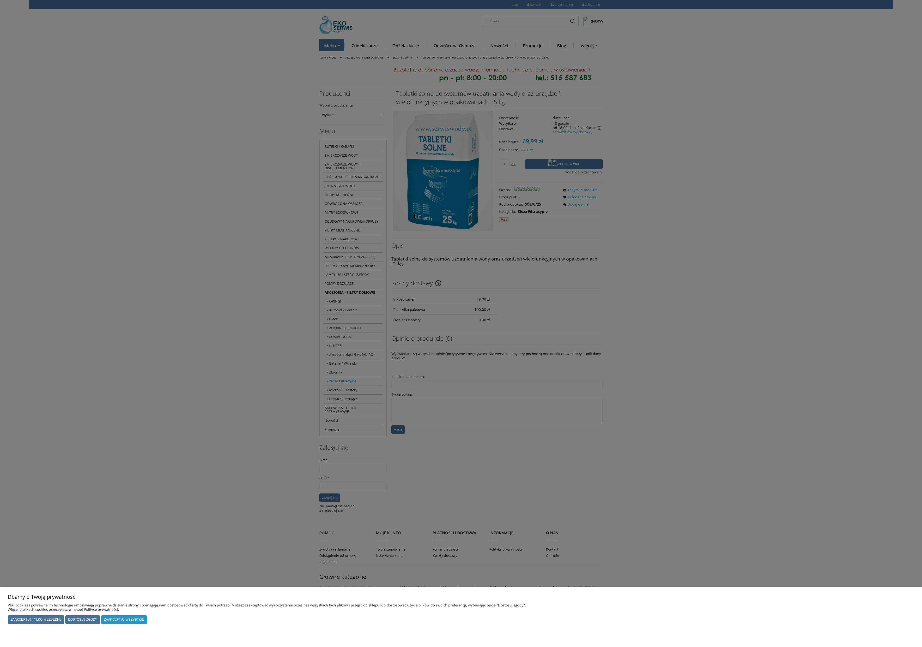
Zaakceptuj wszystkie (124, 619)
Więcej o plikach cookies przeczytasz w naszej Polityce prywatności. (63, 609)
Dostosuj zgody (82, 619)
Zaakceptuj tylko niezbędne (36, 619)
